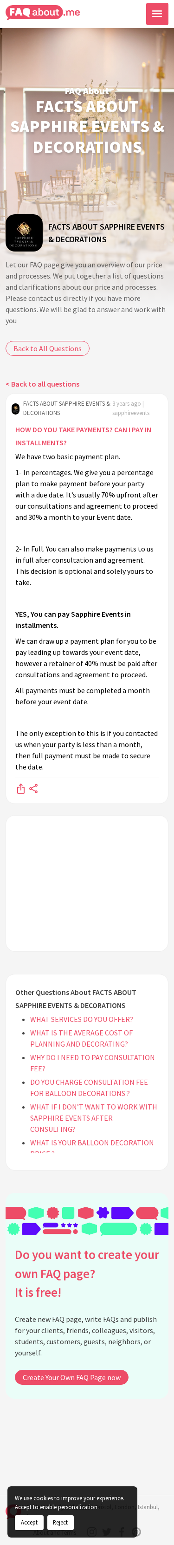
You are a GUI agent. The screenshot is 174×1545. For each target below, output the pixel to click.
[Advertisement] (87, 883)
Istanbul (148, 1507)
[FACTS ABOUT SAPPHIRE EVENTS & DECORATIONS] (24, 233)
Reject (60, 1522)
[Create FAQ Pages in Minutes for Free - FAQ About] (43, 12)
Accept (29, 1522)
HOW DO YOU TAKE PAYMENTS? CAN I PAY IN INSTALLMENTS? (83, 436)
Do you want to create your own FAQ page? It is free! (87, 1273)
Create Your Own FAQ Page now (72, 1377)
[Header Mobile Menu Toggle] (157, 14)
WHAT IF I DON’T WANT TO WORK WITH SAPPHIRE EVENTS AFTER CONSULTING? (93, 1118)
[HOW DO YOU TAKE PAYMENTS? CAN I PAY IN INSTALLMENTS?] (20, 788)
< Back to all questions (42, 383)
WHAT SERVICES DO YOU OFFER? (81, 1019)
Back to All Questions (47, 348)
